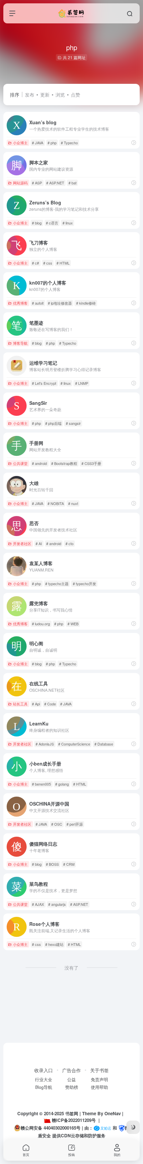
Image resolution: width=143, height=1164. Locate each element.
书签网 (71, 1113)
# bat (72, 182)
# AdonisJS (45, 743)
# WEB (73, 623)
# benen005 (41, 784)
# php (52, 142)
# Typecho (69, 142)
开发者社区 (22, 543)
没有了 (71, 967)
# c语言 (52, 222)
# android (39, 463)
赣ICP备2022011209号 (74, 1120)
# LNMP (81, 383)
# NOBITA (56, 503)
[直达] (133, 142)
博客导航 (20, 343)
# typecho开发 (84, 583)
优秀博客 (20, 303)
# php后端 (53, 423)
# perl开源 (75, 824)
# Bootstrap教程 (64, 463)
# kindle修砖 (86, 303)
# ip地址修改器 (60, 303)
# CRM (68, 864)
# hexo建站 (54, 944)
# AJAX (38, 904)
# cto (69, 543)
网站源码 (20, 182)
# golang (62, 784)
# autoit (38, 303)
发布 (29, 94)
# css (47, 263)
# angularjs (57, 904)
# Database (103, 743)
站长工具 (20, 703)
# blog (37, 222)
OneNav (112, 1113)
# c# (35, 263)
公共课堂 (20, 463)
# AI (39, 543)
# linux (68, 222)
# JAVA (37, 142)
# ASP (37, 182)
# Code (50, 703)
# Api (36, 703)
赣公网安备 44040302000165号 (50, 1128)
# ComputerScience (74, 743)
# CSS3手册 (91, 463)
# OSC (56, 824)
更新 (45, 94)
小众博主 (20, 142)
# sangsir (73, 423)
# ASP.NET (55, 182)
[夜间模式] (133, 1127)
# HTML (63, 263)
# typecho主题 (57, 583)
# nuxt (73, 503)
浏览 (60, 94)
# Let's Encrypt (44, 383)
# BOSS (52, 864)
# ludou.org (41, 623)
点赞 (75, 94)
